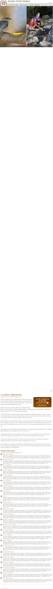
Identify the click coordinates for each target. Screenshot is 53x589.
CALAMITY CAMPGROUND (42, 399)
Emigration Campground (8, 485)
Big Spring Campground (8, 459)
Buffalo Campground (7, 464)
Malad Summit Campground (8, 508)
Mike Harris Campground (8, 519)
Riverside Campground (7, 540)
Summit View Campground (8, 562)
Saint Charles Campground (8, 545)
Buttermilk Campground (7, 469)
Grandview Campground (8, 502)
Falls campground (6, 490)
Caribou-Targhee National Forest (14, 396)
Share (51, 2)
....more (49, 457)
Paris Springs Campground (8, 529)
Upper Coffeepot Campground (9, 567)
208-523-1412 (44, 405)
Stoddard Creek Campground (8, 557)
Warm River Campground (8, 572)
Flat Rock (5, 496)
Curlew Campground (7, 480)
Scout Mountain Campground (9, 551)
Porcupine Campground (7, 535)
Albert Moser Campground (8, 454)
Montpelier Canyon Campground (9, 524)
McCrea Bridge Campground (8, 514)
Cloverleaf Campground (7, 475)
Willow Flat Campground (8, 578)
